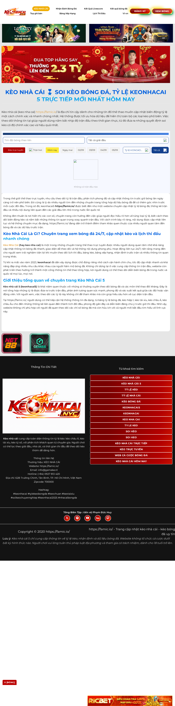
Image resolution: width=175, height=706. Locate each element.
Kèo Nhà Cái (10, 245)
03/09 (92, 150)
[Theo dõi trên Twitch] (108, 518)
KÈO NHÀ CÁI (41, 8)
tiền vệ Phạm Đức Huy (97, 512)
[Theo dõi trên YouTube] (87, 518)
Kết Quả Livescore (93, 8)
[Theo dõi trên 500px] (98, 518)
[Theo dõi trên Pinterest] (77, 518)
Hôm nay (52, 150)
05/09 (115, 150)
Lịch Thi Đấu (99, 13)
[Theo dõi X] (67, 518)
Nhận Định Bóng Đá (66, 8)
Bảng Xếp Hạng (67, 13)
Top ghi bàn (36, 13)
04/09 (103, 150)
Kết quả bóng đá (118, 8)
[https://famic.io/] (15, 12)
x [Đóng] (9, 682)
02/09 (81, 150)
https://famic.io (46, 112)
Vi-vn (125, 13)
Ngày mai (67, 150)
